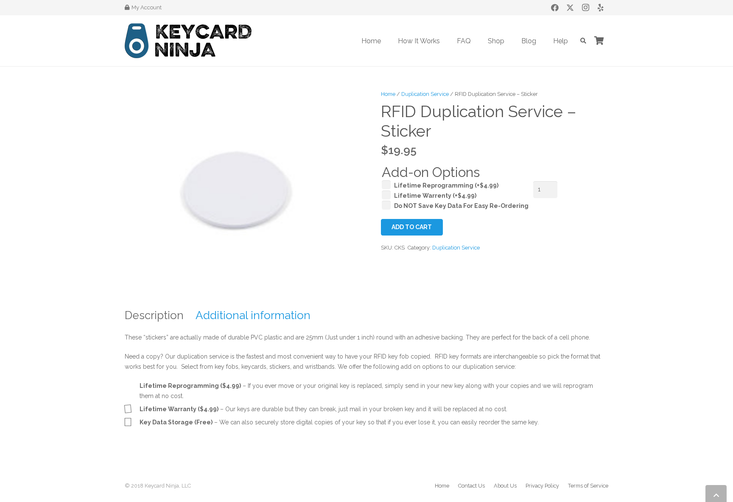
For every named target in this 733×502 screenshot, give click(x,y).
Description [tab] (154, 315)
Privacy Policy (542, 485)
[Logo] (188, 40)
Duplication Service (425, 94)
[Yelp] (600, 7)
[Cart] (599, 40)
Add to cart (412, 227)
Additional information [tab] (253, 315)
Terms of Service (588, 485)
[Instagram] (585, 7)
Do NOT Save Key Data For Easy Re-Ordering (461, 205)
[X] (570, 7)
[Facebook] (554, 7)
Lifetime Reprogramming (446, 185)
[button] (446, 40)
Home (388, 94)
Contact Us (471, 485)
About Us (505, 485)
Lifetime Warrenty (435, 195)
